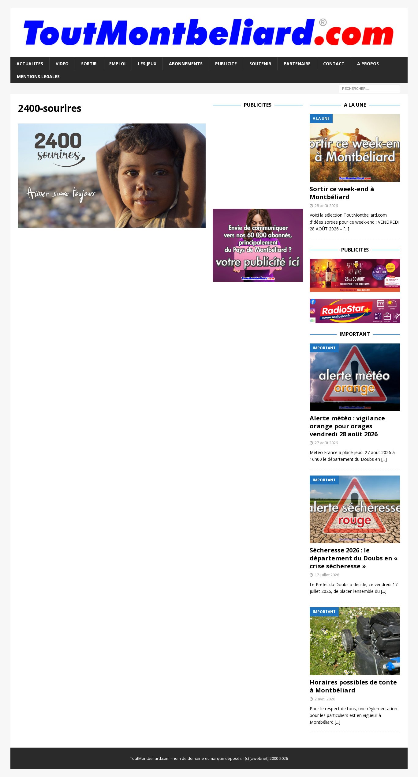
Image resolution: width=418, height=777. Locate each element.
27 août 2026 (326, 442)
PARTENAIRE (297, 63)
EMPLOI (117, 63)
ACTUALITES (30, 63)
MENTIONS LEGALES (38, 76)
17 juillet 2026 (327, 575)
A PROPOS (368, 63)
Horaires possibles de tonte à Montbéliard (353, 686)
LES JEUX (147, 63)
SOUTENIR (260, 63)
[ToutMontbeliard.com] (209, 53)
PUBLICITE (226, 63)
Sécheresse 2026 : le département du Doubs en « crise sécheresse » (354, 558)
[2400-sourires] (112, 224)
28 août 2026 (326, 205)
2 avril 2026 (325, 699)
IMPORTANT (355, 334)
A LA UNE (355, 104)
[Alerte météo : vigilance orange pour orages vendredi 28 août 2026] (355, 377)
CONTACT (334, 63)
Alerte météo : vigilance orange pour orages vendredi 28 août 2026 (347, 426)
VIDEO (62, 63)
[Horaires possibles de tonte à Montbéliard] (355, 641)
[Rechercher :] (369, 88)
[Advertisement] (264, 157)
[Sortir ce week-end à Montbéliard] (355, 148)
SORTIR (89, 63)
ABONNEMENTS (186, 63)
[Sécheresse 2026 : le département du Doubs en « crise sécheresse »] (355, 509)
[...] (346, 229)
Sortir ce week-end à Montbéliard (342, 193)
